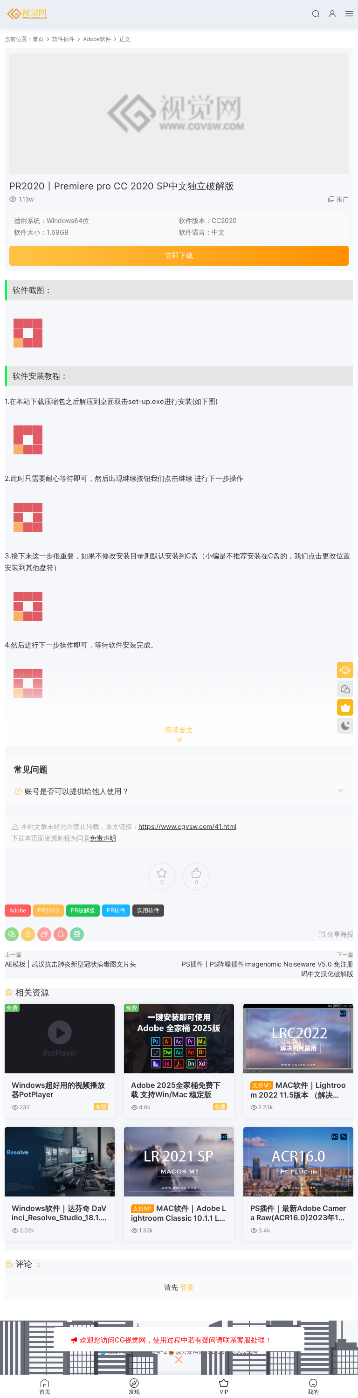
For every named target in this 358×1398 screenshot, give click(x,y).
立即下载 (179, 255)
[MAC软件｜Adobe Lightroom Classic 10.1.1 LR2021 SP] (179, 1161)
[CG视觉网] (28, 14)
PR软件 (116, 910)
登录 (187, 1287)
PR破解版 (83, 910)
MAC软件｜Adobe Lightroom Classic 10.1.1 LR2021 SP (178, 1212)
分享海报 (339, 934)
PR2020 (48, 910)
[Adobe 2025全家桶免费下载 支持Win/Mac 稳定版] (179, 1038)
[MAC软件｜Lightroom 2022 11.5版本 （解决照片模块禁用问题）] (298, 1038)
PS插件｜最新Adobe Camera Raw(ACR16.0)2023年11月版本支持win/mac (298, 1212)
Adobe (17, 910)
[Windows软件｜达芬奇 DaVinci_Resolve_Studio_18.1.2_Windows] (60, 1161)
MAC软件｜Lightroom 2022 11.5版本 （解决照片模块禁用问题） (298, 1089)
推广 (343, 199)
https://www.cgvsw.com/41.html (187, 826)
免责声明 (103, 838)
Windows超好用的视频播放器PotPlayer (58, 1089)
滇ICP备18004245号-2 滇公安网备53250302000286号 (182, 1351)
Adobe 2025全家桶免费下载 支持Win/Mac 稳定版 (175, 1089)
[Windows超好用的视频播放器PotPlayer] (60, 1038)
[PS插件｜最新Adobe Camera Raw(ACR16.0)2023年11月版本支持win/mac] (298, 1161)
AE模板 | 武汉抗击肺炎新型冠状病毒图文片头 (70, 964)
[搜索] (315, 13)
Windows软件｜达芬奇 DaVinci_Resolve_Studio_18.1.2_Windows (59, 1212)
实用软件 (148, 910)
